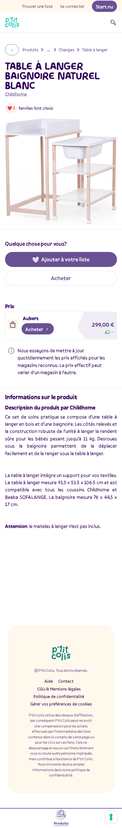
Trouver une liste (37, 6)
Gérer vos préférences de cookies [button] (61, 704)
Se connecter (72, 6)
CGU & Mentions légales (59, 689)
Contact (66, 681)
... (48, 50)
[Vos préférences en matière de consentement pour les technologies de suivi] (111, 817)
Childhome (16, 94)
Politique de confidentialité (58, 696)
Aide (48, 681)
